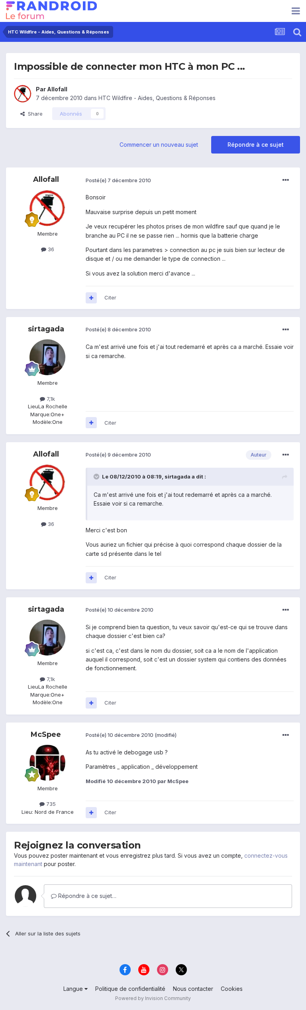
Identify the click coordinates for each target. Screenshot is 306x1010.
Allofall (57, 89)
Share (34, 113)
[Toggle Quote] (97, 476)
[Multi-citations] (91, 297)
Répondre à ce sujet (256, 144)
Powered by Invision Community (153, 998)
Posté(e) (118, 180)
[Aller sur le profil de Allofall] (22, 93)
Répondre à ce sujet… (86, 895)
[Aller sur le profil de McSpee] (47, 763)
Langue (73, 988)
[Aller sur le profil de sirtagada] (47, 357)
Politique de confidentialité (130, 988)
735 (50, 804)
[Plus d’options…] (286, 180)
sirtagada (46, 329)
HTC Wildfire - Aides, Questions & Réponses (157, 98)
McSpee (46, 734)
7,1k (50, 399)
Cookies (232, 988)
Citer (110, 297)
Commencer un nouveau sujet (159, 144)
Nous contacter (193, 988)
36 (50, 249)
